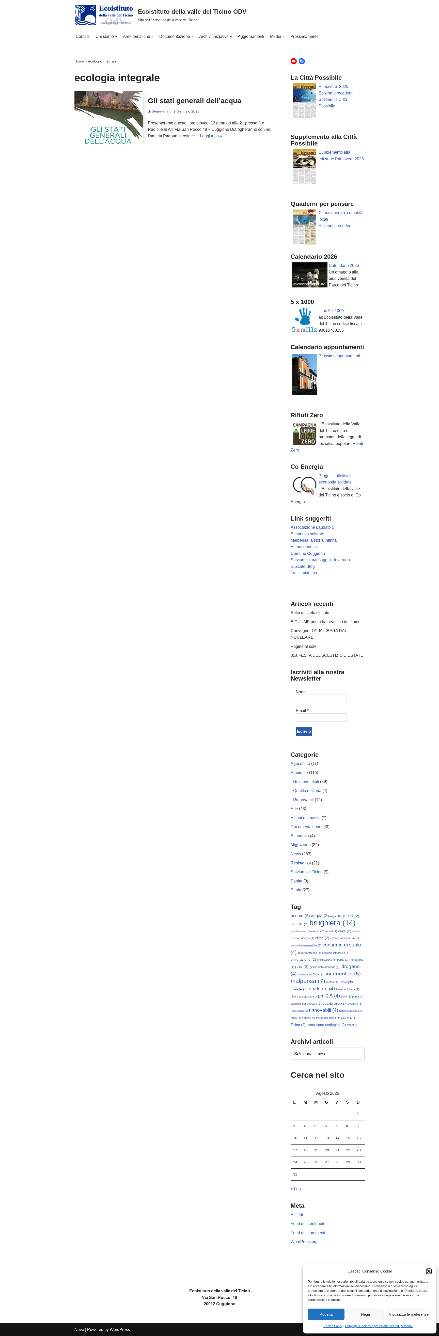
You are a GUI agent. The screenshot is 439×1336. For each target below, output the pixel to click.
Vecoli (352, 1024)
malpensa (308, 981)
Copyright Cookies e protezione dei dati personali (379, 1326)
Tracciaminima (304, 573)
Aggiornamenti (251, 36)
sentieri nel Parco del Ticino (321, 1017)
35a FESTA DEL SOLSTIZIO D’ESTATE (327, 655)
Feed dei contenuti (307, 1223)
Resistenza (301, 863)
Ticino (298, 1025)
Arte (294, 809)
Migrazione (301, 845)
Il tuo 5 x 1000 (331, 311)
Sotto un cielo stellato (310, 612)
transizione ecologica (326, 1025)
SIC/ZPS (348, 1017)
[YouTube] (294, 61)
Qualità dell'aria (307, 790)
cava (344, 931)
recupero (354, 1003)
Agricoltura (300, 763)
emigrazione (303, 959)
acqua (320, 915)
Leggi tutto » (211, 136)
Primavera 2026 (333, 86)
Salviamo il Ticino (307, 872)
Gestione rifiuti (306, 781)
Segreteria (160, 111)
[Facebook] (302, 61)
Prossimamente (304, 36)
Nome (301, 692)
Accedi (297, 1215)
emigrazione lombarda (333, 959)
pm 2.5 (329, 996)
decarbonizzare (309, 952)
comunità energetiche (306, 945)
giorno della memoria (324, 967)
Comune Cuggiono (308, 553)
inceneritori (343, 973)
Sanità (296, 881)
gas (302, 966)
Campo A (329, 931)
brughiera (332, 923)
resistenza (299, 1010)
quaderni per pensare (306, 1003)
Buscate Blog (303, 566)
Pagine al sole (304, 646)
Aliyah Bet (338, 916)
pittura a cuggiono (304, 996)
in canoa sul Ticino (311, 974)
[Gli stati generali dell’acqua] (108, 117)
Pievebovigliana (347, 989)
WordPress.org (304, 1242)
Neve (79, 1329)
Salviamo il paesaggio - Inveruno (320, 560)
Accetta (326, 1314)
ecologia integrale (335, 952)
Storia (296, 890)
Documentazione (306, 827)
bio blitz (299, 924)
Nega (365, 1314)
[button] (428, 1271)
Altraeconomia (304, 547)
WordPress (120, 1329)
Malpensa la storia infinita (314, 540)
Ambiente (299, 772)
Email (302, 711)
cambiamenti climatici (306, 931)
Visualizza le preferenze (409, 1314)
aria (353, 916)
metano (333, 982)
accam (300, 915)
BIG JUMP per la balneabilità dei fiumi (325, 622)
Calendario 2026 (344, 265)
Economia (300, 836)
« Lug (296, 1189)
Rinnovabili (303, 800)
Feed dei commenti (308, 1233)
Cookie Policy (332, 1326)
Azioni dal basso (306, 818)
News (296, 854)
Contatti (83, 36)
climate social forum (344, 938)
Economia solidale (307, 534)
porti (357, 996)
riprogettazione (350, 1010)
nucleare (322, 988)
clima (322, 938)
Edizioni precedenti (336, 93)
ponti (346, 996)
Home (79, 61)
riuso (296, 1017)
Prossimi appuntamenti (340, 356)
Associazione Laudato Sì (313, 527)
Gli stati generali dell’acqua (194, 101)
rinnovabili (323, 1010)
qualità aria (334, 1003)
